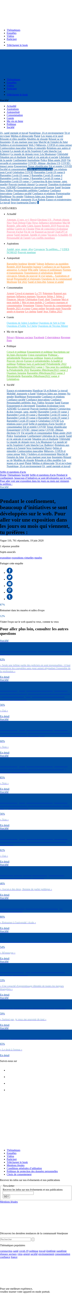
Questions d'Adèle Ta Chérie (22, 326)
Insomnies (5, 142)
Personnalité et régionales (27, 278)
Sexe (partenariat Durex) (24, 202)
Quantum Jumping (16, 373)
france (14, 1257)
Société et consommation (13, 169)
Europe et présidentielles (37, 361)
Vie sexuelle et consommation (36, 432)
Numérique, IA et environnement (46, 133)
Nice (9, 222)
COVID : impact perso (33, 429)
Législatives (13, 379)
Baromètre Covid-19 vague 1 (15, 181)
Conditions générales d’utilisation (24, 1168)
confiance (5, 1257)
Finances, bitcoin (16, 299)
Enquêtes (11, 33)
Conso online (38, 308)
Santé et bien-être (37, 281)
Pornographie (63, 193)
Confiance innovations (38, 399)
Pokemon (48, 293)
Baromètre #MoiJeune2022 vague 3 (46, 373)
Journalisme (33, 160)
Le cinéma (30, 311)
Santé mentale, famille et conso (30, 234)
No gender (17, 196)
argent (26, 1254)
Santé (58, 187)
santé (15, 1251)
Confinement (20, 160)
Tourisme (56, 299)
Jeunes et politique (53, 357)
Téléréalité (62, 154)
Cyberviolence (52, 337)
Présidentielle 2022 (56, 364)
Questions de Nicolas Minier (53, 326)
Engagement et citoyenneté (31, 187)
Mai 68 (66, 222)
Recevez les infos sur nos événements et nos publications (33, 1189)
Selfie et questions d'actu (40, 169)
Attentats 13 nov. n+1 (18, 219)
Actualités (63, 234)
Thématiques (13, 30)
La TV (38, 293)
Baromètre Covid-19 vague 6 (49, 172)
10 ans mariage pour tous (24, 142)
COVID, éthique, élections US (44, 163)
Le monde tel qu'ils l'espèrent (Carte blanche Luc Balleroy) (37, 443)
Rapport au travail (44, 231)
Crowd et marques (24, 293)
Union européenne (37, 354)
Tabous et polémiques (50, 269)
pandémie (61, 1251)
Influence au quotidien (56, 263)
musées (38, 557)
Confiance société (22, 193)
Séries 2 (60, 296)
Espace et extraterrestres (58, 199)
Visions (39, 305)
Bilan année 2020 (57, 160)
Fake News (32, 222)
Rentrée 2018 (14, 266)
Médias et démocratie (22, 136)
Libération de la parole (53, 436)
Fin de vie (29, 231)
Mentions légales (15, 1165)
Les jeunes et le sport (52, 136)
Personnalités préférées (26, 190)
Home (3, 475)
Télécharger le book (17, 45)
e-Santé (59, 196)
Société (25, 475)
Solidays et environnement (14, 145)
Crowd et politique (16, 351)
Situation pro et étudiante (13, 157)
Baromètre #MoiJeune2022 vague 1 (26, 367)
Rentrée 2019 (49, 225)
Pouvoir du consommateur (57, 305)
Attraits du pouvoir (28, 275)
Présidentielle (14, 376)
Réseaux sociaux (24, 337)
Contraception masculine (13, 148)
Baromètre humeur (31, 266)
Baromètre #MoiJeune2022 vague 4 (40, 376)
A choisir (22, 269)
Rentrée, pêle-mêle (16, 225)
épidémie (51, 1251)
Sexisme (65, 187)
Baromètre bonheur (17, 263)
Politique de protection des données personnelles (32, 1171)
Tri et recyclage (63, 463)
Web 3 (32, 145)
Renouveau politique (32, 357)
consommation (62, 1254)
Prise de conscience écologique (51, 228)
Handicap (5, 199)
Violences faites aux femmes (39, 196)
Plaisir (37, 136)
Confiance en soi (51, 266)
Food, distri (44, 299)
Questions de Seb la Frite (52, 323)
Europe (50, 187)
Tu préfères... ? (53, 249)
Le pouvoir (41, 184)
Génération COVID (22, 172)
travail (42, 1251)
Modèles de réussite (37, 139)
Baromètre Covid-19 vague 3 (15, 178)
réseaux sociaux (8, 1254)
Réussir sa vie (56, 139)
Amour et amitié (55, 281)
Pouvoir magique (27, 252)
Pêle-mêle (33, 269)
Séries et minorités (36, 148)
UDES (65, 249)
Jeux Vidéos (6, 190)
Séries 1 (51, 296)
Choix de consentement (19, 1174)
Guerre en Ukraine (24, 228)
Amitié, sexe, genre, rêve (20, 249)
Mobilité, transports (21, 199)
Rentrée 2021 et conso (18, 308)
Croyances (39, 249)
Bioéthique (6, 196)
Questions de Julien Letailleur (22, 323)
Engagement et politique (40, 351)
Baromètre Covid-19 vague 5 (15, 175)
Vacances (52, 234)
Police (44, 160)
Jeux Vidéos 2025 (52, 311)
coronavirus (6, 1251)
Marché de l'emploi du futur (53, 142)
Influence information (50, 222)
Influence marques (26, 296)
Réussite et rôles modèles (13, 139)
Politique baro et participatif (31, 364)
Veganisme (28, 305)
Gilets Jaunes (34, 225)
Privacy (11, 337)
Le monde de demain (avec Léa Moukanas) (33, 154)
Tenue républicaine (38, 166)
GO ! (6, 1196)
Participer (12, 39)
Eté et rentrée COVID (60, 166)
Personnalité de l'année (19, 237)
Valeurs (40, 263)
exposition (5, 557)
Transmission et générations (38, 272)
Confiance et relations (43, 193)
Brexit (33, 219)
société (34, 1254)
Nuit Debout (19, 222)
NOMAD (12, 252)
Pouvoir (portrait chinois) (22, 184)
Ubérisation (31, 299)
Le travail (5, 202)
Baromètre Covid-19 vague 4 (46, 175)
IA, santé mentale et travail (14, 133)
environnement (46, 1254)
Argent (10, 293)
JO (70, 234)
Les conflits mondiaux (43, 237)
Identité (32, 263)
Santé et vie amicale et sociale (42, 157)
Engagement (20, 166)
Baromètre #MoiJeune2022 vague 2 (49, 370)
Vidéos (10, 36)
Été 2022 (22, 281)
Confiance (43, 190)
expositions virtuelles (23, 557)
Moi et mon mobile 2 (33, 302)
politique (33, 1251)
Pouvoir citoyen (15, 361)
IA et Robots (38, 199)
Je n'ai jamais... (46, 275)
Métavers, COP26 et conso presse (54, 145)
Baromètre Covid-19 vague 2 (46, 178)
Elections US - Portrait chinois (53, 219)
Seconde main (53, 308)
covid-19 (23, 1251)
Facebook (39, 337)
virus (20, 1254)
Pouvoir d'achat (15, 231)
